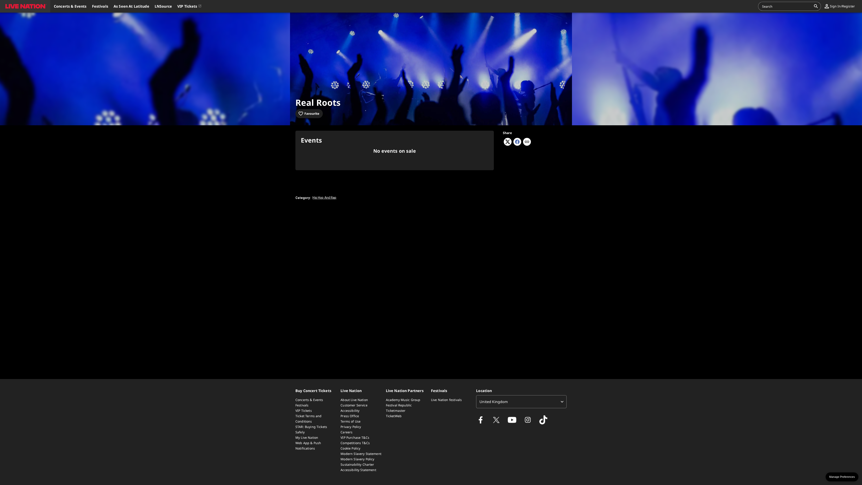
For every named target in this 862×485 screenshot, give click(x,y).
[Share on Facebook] (517, 144)
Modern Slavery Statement (361, 454)
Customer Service (354, 405)
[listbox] (521, 401)
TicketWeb (394, 416)
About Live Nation (354, 400)
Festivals (301, 405)
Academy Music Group (403, 400)
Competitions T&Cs (355, 443)
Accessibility (350, 410)
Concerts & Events (309, 400)
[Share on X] (508, 144)
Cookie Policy (350, 448)
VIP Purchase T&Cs (355, 437)
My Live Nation (306, 437)
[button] (25, 6)
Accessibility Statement (358, 470)
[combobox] (786, 6)
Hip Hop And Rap (324, 197)
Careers (346, 432)
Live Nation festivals (446, 400)
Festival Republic (399, 405)
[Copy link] (527, 142)
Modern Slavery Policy (357, 459)
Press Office (350, 416)
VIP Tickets (303, 410)
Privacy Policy (351, 427)
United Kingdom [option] (493, 401)
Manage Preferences (842, 476)
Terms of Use (351, 421)
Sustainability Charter (357, 464)
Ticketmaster (396, 410)
